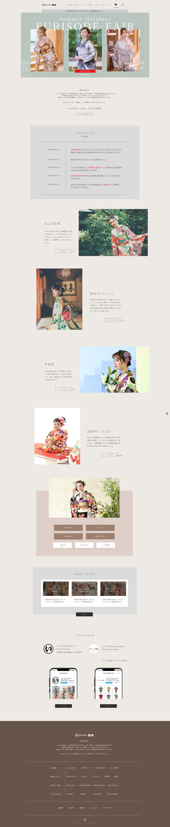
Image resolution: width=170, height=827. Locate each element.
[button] (69, 5)
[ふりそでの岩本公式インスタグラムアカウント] (167, 413)
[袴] (89, 74)
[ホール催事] (80, 74)
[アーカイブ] (87, 74)
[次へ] (127, 43)
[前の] (43, 43)
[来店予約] (116, 4)
